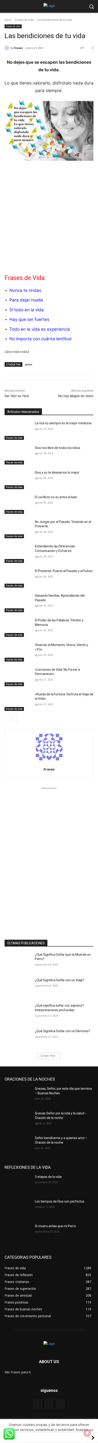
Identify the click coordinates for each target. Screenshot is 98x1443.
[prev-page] (7, 718)
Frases (18, 48)
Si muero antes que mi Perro (55, 1226)
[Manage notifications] (87, 1433)
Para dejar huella (26, 300)
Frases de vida (24, 20)
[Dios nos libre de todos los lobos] (18, 455)
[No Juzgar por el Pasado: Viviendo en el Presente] (18, 529)
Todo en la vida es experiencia (39, 329)
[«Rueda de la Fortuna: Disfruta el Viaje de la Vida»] (18, 701)
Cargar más (47, 1056)
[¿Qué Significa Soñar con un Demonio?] (18, 1038)
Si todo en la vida (26, 309)
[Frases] (7, 48)
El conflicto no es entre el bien (56, 497)
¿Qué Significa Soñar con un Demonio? (62, 1031)
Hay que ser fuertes (29, 319)
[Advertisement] (49, 216)
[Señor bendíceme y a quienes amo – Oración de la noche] (18, 1145)
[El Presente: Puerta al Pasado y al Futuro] (18, 578)
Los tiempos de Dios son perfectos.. (60, 1201)
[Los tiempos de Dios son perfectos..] (18, 1208)
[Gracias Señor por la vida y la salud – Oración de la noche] (18, 1120)
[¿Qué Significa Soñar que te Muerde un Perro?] (18, 961)
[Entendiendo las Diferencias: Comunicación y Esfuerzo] (18, 553)
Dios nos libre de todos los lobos (57, 448)
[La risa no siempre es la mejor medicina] (18, 430)
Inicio (8, 20)
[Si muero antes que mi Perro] (18, 1233)
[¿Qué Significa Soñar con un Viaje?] (18, 987)
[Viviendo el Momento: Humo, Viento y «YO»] (18, 652)
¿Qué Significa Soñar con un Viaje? (59, 980)
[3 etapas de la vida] (18, 1184)
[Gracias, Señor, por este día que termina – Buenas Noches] (18, 1096)
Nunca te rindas (25, 290)
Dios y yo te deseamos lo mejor (57, 472)
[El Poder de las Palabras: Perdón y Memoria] (18, 627)
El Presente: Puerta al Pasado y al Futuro (64, 571)
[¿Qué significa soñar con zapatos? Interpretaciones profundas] (18, 1012)
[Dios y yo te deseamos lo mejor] (18, 479)
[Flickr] (48, 1404)
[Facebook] (37, 1404)
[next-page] (15, 718)
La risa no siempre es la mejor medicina (63, 423)
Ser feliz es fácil (17, 396)
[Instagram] (60, 1404)
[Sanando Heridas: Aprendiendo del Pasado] (18, 603)
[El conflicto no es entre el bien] (18, 504)
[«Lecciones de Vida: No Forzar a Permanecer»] (18, 676)
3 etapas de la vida (48, 1177)
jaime (28, 364)
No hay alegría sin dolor (75, 396)
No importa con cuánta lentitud (40, 338)
